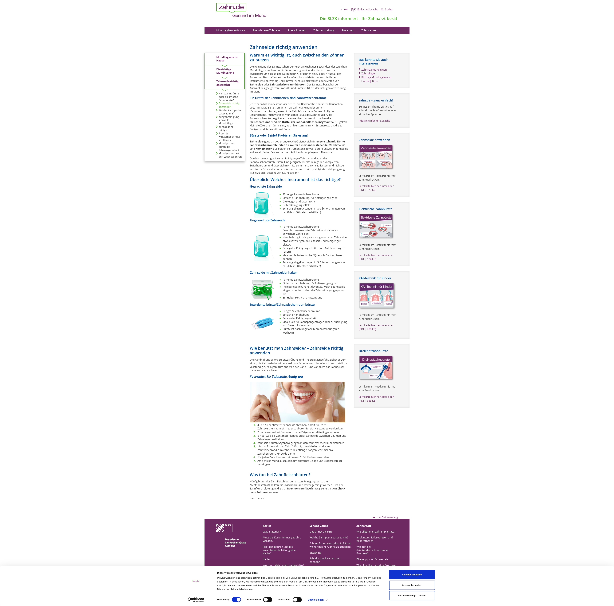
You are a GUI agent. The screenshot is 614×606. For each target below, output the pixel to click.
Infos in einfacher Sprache (374, 120)
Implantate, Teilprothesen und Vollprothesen (374, 539)
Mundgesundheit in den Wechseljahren (230, 155)
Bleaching (315, 552)
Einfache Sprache (367, 9)
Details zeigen (316, 599)
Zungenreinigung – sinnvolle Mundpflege (230, 120)
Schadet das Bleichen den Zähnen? (325, 560)
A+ (346, 9)
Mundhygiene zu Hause (230, 30)
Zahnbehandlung (323, 30)
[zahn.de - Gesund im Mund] (252, 10)
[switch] (267, 599)
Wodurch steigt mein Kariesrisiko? (283, 565)
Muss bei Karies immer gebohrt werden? (282, 539)
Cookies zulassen (412, 574)
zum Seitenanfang (387, 517)
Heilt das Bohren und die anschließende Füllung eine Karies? (279, 550)
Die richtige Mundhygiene (225, 71)
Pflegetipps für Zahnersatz (372, 559)
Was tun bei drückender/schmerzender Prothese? (372, 550)
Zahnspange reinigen (226, 128)
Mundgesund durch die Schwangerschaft (229, 147)
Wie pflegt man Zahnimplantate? (375, 531)
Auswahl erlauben (412, 585)
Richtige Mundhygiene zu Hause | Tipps (376, 79)
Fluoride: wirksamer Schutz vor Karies (229, 137)
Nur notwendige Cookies (412, 595)
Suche (388, 9)
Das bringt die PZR (321, 531)
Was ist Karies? (272, 531)
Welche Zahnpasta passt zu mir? (230, 112)
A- (342, 9)
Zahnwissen (368, 30)
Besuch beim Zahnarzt (266, 30)
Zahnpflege (368, 73)
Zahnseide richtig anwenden (227, 83)
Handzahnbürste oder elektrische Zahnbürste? (229, 97)
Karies (266, 559)
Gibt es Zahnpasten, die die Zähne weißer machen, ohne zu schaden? (330, 545)
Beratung (347, 30)
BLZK (332, 18)
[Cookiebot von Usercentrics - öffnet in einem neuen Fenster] (196, 599)
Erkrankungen (296, 30)
